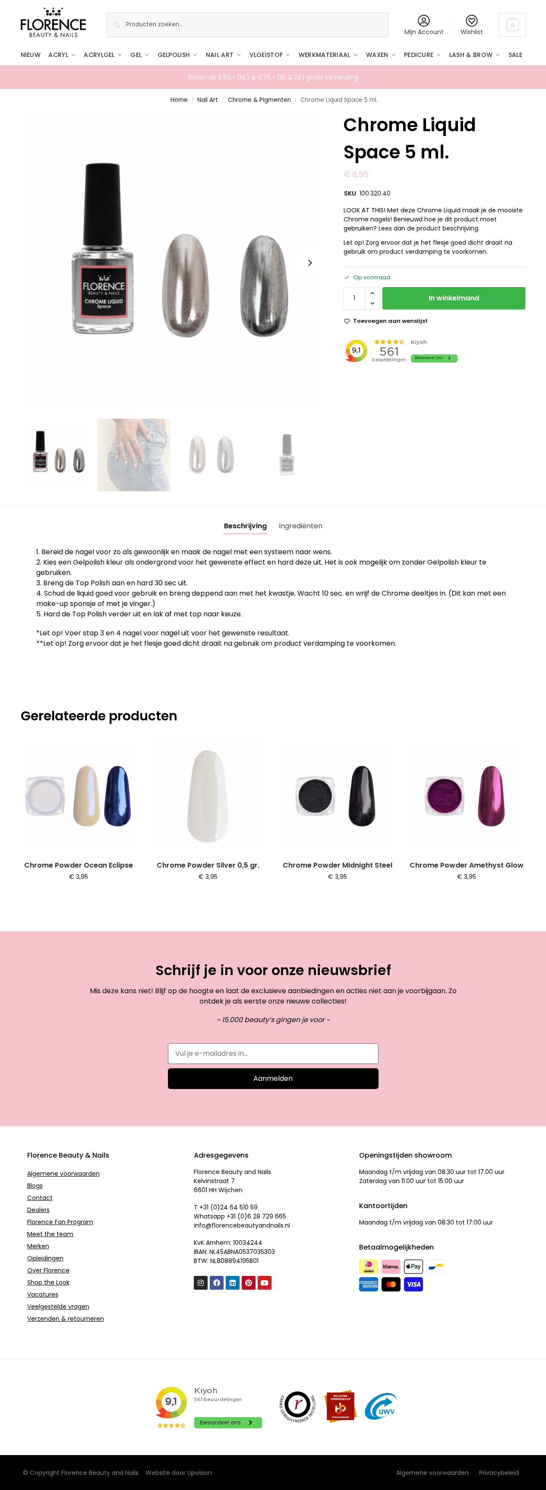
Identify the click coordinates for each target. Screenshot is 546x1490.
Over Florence (48, 1270)
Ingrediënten (300, 526)
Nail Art (207, 100)
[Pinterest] (249, 1283)
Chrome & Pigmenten (259, 100)
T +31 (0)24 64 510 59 (226, 1207)
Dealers (38, 1210)
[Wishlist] (123, 750)
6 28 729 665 (266, 1216)
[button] (512, 25)
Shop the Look (48, 1282)
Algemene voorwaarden (63, 1173)
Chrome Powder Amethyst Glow (467, 865)
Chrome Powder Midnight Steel (337, 865)
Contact (40, 1197)
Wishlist (472, 32)
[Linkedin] (233, 1283)
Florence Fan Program (60, 1222)
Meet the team (50, 1234)
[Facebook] (217, 1283)
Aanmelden (273, 1078)
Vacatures (42, 1294)
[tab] (245, 526)
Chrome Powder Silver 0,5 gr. (208, 865)
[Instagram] (201, 1283)
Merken (38, 1246)
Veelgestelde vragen (58, 1306)
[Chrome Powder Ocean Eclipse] (79, 796)
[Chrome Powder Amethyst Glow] (466, 796)
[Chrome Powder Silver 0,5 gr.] (208, 796)
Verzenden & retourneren (65, 1318)
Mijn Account (424, 32)
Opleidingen (45, 1258)
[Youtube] (264, 1283)
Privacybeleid (499, 1472)
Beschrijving (245, 526)
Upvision (199, 1472)
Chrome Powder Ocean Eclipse (78, 865)
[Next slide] (310, 263)
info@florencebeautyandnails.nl (242, 1225)
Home (179, 100)
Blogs (35, 1185)
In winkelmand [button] (78, 895)
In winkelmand (454, 298)
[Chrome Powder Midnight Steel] (337, 796)
